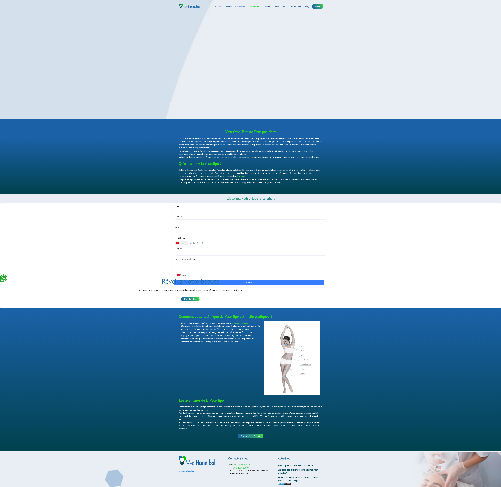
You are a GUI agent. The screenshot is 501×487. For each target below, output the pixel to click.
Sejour (267, 6)
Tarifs (276, 6)
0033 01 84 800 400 (242, 464)
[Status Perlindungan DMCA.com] (284, 484)
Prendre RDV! (190, 299)
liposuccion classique (241, 322)
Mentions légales (186, 470)
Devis (317, 6)
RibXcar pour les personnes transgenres (296, 465)
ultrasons (240, 176)
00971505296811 (241, 467)
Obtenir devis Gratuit (250, 435)
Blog (307, 6)
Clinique (228, 6)
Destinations (295, 6)
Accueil (218, 6)
